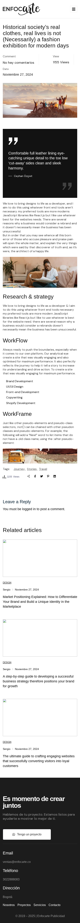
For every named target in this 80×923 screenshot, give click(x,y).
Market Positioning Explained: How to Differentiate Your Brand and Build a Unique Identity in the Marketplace (40, 601)
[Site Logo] (21, 9)
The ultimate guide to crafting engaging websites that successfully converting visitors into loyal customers (39, 761)
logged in (29, 509)
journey (19, 469)
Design (7, 582)
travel (43, 469)
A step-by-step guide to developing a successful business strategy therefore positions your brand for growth (38, 681)
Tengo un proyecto (29, 834)
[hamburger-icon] (73, 9)
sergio (6, 589)
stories (32, 469)
